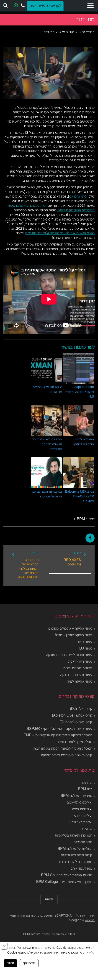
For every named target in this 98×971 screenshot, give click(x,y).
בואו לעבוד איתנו (81, 868)
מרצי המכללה (83, 842)
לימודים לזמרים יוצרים (77, 668)
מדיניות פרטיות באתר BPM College (66, 875)
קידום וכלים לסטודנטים (76, 855)
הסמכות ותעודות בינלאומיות (73, 835)
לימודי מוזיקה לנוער (79, 681)
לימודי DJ (85, 648)
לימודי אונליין (81, 816)
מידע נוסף (29, 963)
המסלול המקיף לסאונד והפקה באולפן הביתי (62, 748)
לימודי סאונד (84, 642)
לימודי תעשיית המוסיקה (76, 675)
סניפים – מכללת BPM (76, 796)
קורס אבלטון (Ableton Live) (72, 715)
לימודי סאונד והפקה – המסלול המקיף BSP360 (59, 729)
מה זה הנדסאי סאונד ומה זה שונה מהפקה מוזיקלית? (46, 444)
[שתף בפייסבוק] (90, 538)
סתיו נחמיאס (78, 196)
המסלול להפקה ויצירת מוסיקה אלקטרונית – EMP (57, 735)
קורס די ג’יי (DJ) (81, 709)
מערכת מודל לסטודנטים (75, 862)
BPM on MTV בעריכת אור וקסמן (47, 389)
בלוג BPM (85, 789)
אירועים (87, 829)
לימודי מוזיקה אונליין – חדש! (73, 635)
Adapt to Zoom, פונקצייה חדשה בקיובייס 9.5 (79, 392)
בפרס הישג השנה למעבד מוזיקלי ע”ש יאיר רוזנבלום (60, 233)
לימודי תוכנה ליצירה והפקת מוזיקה (69, 655)
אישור (10, 963)
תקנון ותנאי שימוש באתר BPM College (64, 882)
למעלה (49, 899)
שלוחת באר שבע (81, 822)
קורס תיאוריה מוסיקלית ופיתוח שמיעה (66, 755)
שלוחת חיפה (80, 809)
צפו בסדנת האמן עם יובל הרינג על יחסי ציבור (47, 494)
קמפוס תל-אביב (78, 802)
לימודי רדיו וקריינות (80, 661)
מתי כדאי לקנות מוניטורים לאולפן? (83, 442)
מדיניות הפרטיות (29, 915)
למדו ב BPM (86, 519)
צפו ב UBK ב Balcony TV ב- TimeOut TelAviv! (79, 496)
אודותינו (87, 782)
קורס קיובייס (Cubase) (75, 722)
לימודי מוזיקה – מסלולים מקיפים (70, 628)
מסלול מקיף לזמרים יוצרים (74, 742)
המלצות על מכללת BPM (75, 849)
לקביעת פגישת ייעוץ (45, 6)
